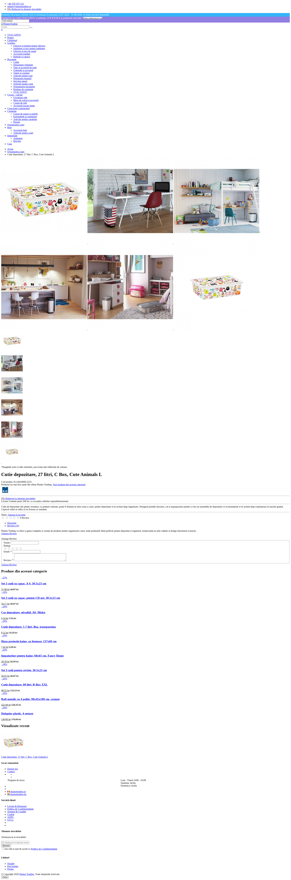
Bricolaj (17, 141)
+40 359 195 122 (15, 3)
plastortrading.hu (18, 794)
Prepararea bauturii (22, 78)
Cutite (16, 62)
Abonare (6, 846)
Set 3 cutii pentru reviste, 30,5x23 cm (24, 670)
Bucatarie (11, 59)
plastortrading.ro (18, 791)
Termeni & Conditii (16, 811)
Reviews (13, 525)
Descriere (11, 523)
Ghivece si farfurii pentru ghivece (29, 45)
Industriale (12, 135)
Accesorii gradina (21, 54)
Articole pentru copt (22, 75)
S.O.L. (10, 820)
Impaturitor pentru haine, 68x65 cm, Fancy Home (32, 655)
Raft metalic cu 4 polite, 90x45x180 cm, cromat (30, 699)
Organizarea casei (15, 124)
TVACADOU (14, 35)
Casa (9, 144)
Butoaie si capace (21, 56)
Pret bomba (12, 866)
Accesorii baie (20, 130)
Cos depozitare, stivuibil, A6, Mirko (23, 612)
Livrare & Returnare (17, 806)
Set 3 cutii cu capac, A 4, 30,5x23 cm (23, 583)
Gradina (11, 43)
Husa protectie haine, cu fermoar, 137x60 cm (29, 641)
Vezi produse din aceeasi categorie (69, 484)
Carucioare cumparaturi (18, 108)
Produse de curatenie (23, 89)
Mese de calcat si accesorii (25, 100)
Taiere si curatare (21, 73)
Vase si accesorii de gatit (25, 67)
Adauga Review (9, 533)
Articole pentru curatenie (25, 119)
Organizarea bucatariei (24, 86)
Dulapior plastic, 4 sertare (17, 713)
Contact (11, 771)
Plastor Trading (26, 874)
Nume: (7, 542)
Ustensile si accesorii (23, 70)
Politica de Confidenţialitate (20, 809)
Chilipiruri (12, 40)
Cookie (10, 814)
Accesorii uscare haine (24, 105)
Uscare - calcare (15, 95)
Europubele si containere (25, 116)
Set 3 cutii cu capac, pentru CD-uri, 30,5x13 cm (30, 597)
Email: (8, 551)
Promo (10, 37)
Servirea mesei (20, 81)
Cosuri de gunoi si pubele (25, 114)
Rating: (7, 545)
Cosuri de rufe (20, 103)
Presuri (16, 122)
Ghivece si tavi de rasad (24, 51)
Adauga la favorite (16, 515)
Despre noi (12, 769)
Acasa (10, 149)
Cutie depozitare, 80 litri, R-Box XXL (24, 684)
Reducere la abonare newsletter (24, 9)
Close (4, 877)
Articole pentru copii (23, 84)
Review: (8, 560)
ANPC (10, 817)
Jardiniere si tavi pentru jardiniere (29, 48)
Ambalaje (18, 138)
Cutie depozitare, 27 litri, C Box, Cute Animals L (24, 757)
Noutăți (10, 863)
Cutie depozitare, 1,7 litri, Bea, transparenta (28, 626)
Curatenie (12, 111)
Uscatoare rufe (20, 97)
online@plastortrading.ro (19, 6)
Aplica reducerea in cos (92, 18)
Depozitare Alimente (23, 65)
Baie (9, 127)
